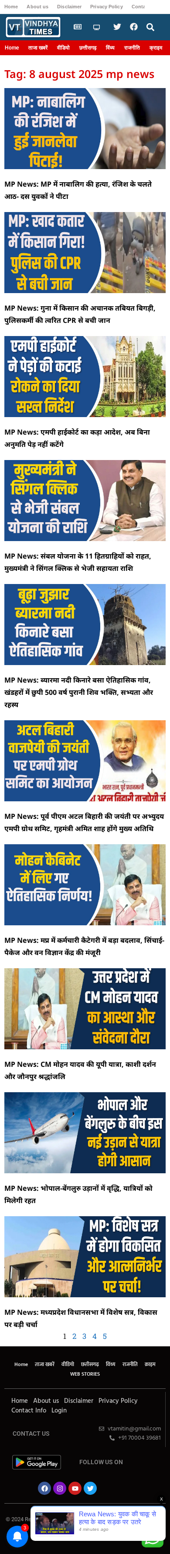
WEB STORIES (85, 1374)
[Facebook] (44, 1488)
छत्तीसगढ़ (87, 48)
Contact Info (28, 1411)
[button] (150, 27)
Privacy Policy (106, 6)
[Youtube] (75, 1488)
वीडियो (63, 48)
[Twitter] (90, 1488)
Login (59, 1411)
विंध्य (110, 48)
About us (37, 6)
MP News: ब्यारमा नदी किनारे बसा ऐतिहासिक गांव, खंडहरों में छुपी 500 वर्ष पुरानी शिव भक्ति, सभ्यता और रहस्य (78, 692)
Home (11, 6)
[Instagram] (59, 1488)
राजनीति (132, 48)
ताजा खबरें (38, 48)
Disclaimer (69, 6)
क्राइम (156, 48)
